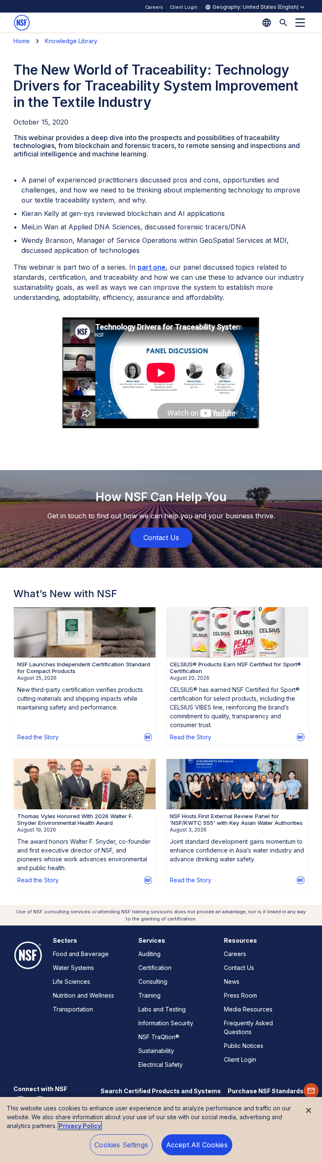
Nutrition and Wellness (83, 995)
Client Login (183, 7)
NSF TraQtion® (158, 1036)
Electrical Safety (160, 1064)
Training (149, 995)
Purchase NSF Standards (266, 1090)
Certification (154, 967)
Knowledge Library (71, 40)
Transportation (73, 1009)
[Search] (283, 23)
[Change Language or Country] (266, 23)
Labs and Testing (162, 1009)
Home (21, 40)
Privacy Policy (80, 1125)
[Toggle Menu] (300, 23)
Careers (154, 7)
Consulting (152, 981)
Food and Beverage (81, 953)
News (231, 981)
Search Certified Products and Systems (161, 1090)
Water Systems (73, 967)
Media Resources (248, 1009)
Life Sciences (71, 981)
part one (152, 267)
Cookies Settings (121, 1145)
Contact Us (239, 967)
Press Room (240, 995)
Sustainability (156, 1050)
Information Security (165, 1023)
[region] (161, 1129)
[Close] (308, 1110)
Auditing (149, 953)
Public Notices (243, 1045)
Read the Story (38, 737)
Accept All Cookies (197, 1145)
